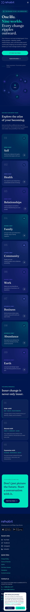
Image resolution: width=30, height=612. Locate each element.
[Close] (24, 594)
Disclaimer (4, 570)
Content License (5, 573)
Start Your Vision (16, 53)
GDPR (3, 564)
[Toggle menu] (28, 2)
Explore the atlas (14, 58)
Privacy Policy (5, 559)
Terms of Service (5, 561)
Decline (10, 608)
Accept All (20, 608)
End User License (6, 567)
